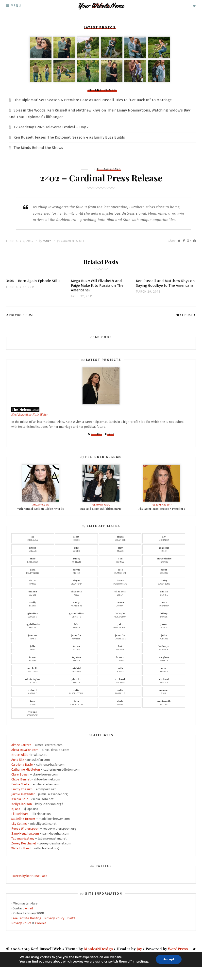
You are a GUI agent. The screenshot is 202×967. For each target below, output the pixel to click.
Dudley (32, 680)
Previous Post (21, 315)
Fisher (76, 571)
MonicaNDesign (98, 948)
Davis (120, 702)
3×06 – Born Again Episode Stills (33, 281)
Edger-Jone (164, 582)
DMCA (71, 918)
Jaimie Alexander (23, 794)
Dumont (120, 604)
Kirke (32, 637)
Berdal (32, 625)
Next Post (184, 315)
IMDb (110, 434)
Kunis (120, 669)
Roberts (164, 637)
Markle (164, 658)
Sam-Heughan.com (25, 833)
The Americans (109, 169)
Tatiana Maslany (22, 838)
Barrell (120, 647)
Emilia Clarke (20, 784)
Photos (96, 434)
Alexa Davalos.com (24, 750)
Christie (76, 615)
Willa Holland (21, 848)
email (29, 908)
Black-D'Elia (76, 691)
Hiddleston (76, 702)
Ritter (76, 658)
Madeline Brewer (23, 819)
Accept (168, 959)
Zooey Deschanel (23, 843)
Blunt (32, 604)
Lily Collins (19, 823)
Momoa (164, 625)
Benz (32, 647)
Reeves (32, 658)
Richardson (120, 615)
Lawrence (120, 637)
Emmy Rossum (22, 789)
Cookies (41, 923)
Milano (32, 549)
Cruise (32, 702)
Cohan (120, 658)
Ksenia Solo (20, 799)
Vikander (120, 538)
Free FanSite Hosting (26, 918)
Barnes (120, 560)
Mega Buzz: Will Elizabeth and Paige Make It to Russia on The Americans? (97, 285)
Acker (76, 549)
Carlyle (32, 691)
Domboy (164, 571)
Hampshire (76, 604)
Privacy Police (21, 923)
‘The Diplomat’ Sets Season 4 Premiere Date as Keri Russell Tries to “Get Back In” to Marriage (93, 100)
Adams (120, 549)
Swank (164, 615)
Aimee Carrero (21, 745)
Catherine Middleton (25, 769)
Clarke (164, 593)
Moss (76, 593)
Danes (32, 582)
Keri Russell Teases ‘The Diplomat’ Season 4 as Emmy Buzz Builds (69, 137)
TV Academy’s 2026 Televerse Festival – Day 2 (51, 127)
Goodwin (32, 615)
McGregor (164, 604)
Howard (163, 560)
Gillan (76, 647)
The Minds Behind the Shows (38, 147)
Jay (139, 948)
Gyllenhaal (120, 625)
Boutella (120, 691)
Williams (32, 669)
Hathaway (32, 560)
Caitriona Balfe (22, 764)
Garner (76, 637)
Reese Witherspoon (25, 828)
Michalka (32, 538)
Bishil (164, 691)
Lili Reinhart (19, 814)
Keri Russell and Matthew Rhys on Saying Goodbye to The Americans (165, 283)
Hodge (76, 538)
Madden (120, 680)
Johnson (76, 560)
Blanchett (120, 571)
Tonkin (76, 680)
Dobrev (164, 669)
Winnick (163, 647)
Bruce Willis (19, 755)
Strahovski (32, 713)
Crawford (76, 582)
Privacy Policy (54, 918)
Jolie (163, 549)
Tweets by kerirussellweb (29, 876)
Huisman (76, 669)
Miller (163, 702)
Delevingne (32, 571)
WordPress (178, 948)
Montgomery (120, 582)
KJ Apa (15, 809)
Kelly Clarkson (21, 804)
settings (142, 961)
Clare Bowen (20, 774)
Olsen (120, 593)
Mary (47, 241)
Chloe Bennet (21, 779)
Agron (32, 593)
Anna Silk (17, 759)
